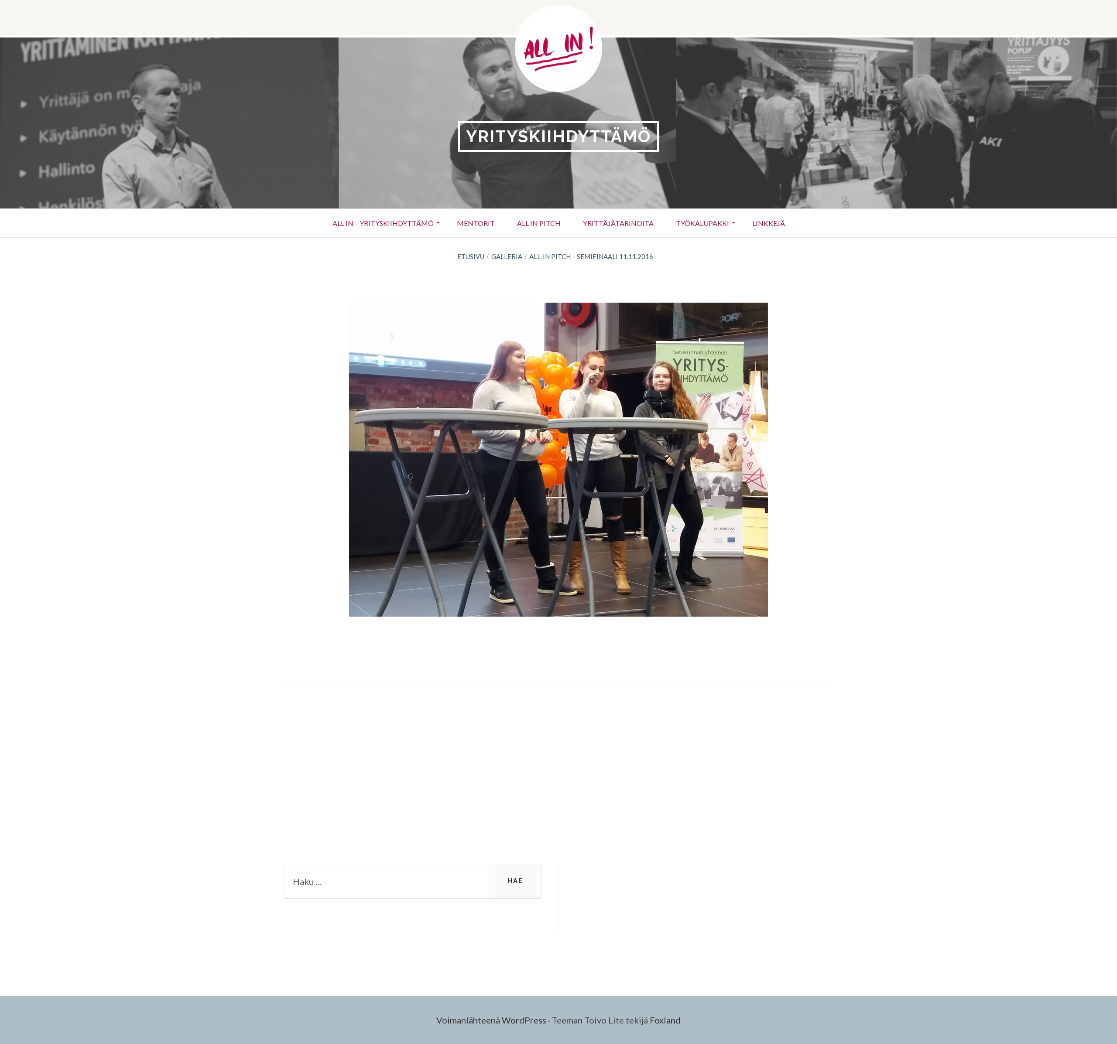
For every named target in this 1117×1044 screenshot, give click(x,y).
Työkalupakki (702, 223)
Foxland (665, 1020)
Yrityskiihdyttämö (558, 136)
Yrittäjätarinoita (618, 223)
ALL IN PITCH (539, 223)
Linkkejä (768, 223)
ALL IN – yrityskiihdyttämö (383, 223)
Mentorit (476, 223)
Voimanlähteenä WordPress (491, 1020)
